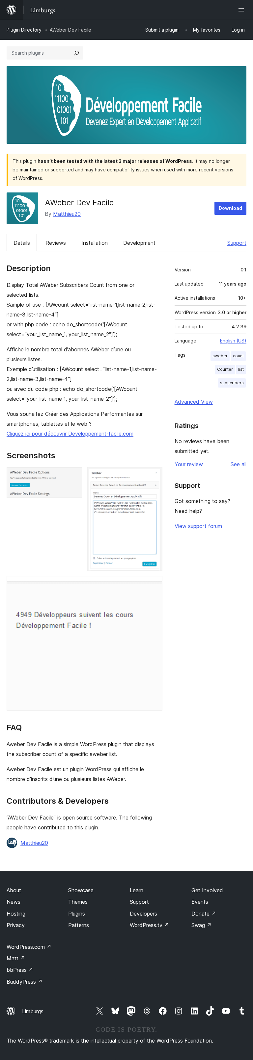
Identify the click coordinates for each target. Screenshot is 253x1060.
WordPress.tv (149, 925)
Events (199, 901)
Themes (78, 901)
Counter (225, 369)
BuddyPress (24, 981)
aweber (220, 355)
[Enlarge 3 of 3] (153, 585)
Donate (203, 913)
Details (22, 243)
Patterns (78, 925)
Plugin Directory (24, 30)
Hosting (16, 913)
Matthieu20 (67, 214)
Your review (189, 464)
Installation (94, 243)
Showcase (81, 890)
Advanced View (194, 401)
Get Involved (207, 890)
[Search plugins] (76, 53)
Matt (16, 958)
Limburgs (32, 1011)
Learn (136, 890)
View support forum (198, 526)
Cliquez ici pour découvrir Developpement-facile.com (70, 433)
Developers (143, 913)
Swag (201, 925)
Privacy (16, 925)
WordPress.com (29, 947)
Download (230, 208)
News (13, 901)
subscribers (232, 382)
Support (236, 243)
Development (139, 243)
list (241, 369)
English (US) (233, 340)
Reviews (55, 243)
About (14, 890)
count (238, 355)
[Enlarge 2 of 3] (153, 476)
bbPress (20, 970)
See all (238, 464)
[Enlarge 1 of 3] (73, 476)
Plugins (76, 913)
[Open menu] (242, 10)
